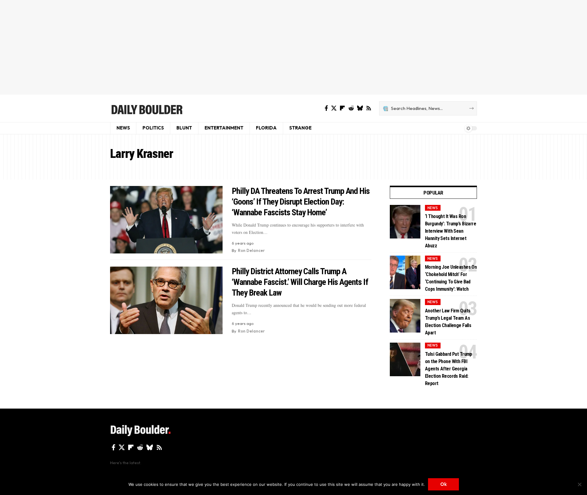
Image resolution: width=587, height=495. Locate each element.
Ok (443, 484)
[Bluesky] (359, 108)
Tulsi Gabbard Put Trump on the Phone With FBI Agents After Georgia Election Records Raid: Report (448, 368)
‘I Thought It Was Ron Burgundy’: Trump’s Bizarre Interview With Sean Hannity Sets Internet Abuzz (450, 231)
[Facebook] (326, 108)
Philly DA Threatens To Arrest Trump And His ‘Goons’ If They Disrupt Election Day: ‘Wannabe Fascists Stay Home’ (301, 201)
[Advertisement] (293, 47)
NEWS (432, 208)
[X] (334, 108)
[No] (579, 484)
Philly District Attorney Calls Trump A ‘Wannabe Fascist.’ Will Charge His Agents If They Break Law (300, 282)
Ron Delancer (251, 250)
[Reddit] (351, 108)
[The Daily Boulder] (146, 108)
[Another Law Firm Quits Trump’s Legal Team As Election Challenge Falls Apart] (405, 316)
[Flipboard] (342, 108)
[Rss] (368, 108)
